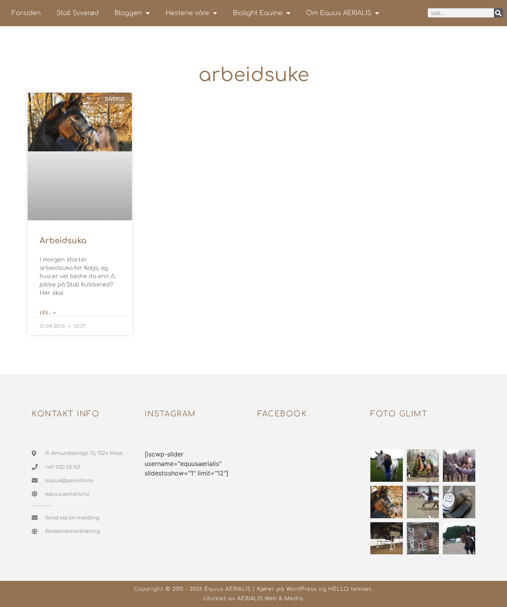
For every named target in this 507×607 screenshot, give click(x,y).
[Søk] (498, 12)
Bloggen (128, 13)
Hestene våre (187, 13)
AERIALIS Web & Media (270, 598)
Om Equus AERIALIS (338, 13)
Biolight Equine (257, 13)
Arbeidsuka (63, 240)
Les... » (48, 312)
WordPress (301, 589)
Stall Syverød (78, 13)
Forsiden (26, 13)
